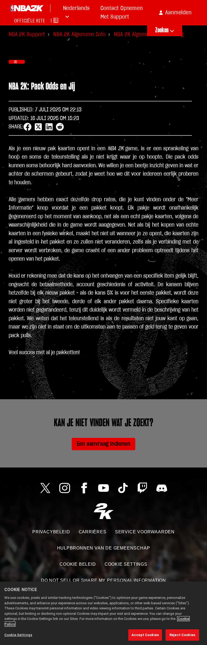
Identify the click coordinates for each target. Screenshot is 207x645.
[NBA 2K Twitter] (45, 488)
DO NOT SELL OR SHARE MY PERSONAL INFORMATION (103, 580)
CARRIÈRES (92, 532)
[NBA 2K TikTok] (123, 488)
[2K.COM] (104, 511)
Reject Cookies (182, 635)
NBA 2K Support (27, 34)
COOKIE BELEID (78, 564)
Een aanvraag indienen (103, 444)
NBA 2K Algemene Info (79, 34)
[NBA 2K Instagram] (64, 488)
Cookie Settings (126, 564)
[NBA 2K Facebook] (84, 488)
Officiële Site (29, 21)
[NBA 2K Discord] (161, 488)
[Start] (27, 8)
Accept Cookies (145, 635)
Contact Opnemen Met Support (122, 12)
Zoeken (162, 30)
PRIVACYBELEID (51, 532)
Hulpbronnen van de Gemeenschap (103, 548)
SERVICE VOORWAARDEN (145, 532)
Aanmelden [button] (178, 12)
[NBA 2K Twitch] (142, 488)
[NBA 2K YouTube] (103, 488)
